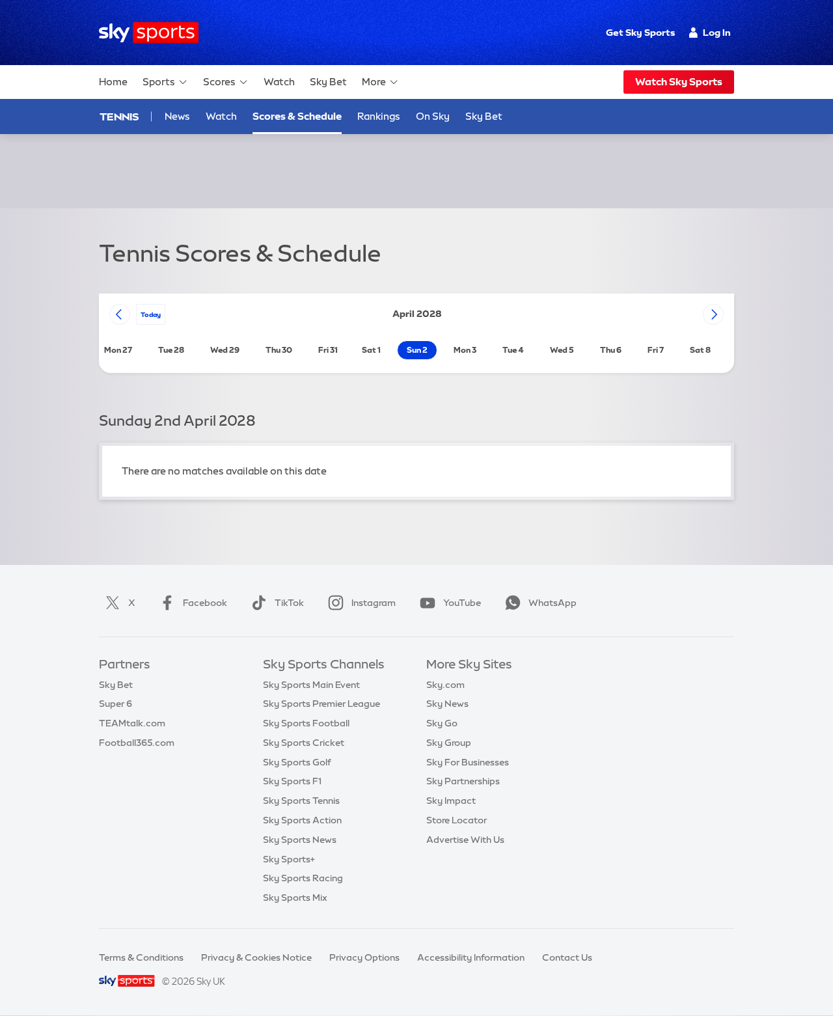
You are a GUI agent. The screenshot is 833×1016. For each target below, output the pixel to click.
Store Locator (456, 820)
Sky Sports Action (302, 820)
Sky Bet (328, 82)
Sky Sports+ (289, 859)
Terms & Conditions (141, 957)
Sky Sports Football (306, 723)
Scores (219, 82)
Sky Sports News (299, 839)
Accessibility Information (471, 957)
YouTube (462, 602)
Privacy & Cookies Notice (256, 957)
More (374, 82)
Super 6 (115, 703)
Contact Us (567, 957)
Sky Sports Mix (295, 897)
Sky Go (441, 723)
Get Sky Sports (640, 32)
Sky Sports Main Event (311, 684)
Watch (279, 82)
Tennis (119, 116)
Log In (717, 32)
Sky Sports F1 (292, 781)
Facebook (205, 602)
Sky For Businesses (467, 762)
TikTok (289, 602)
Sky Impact (451, 800)
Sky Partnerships (463, 781)
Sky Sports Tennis (301, 800)
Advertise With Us (465, 839)
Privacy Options (364, 957)
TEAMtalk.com (132, 723)
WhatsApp (552, 602)
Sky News (447, 703)
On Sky (433, 116)
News (177, 116)
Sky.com (445, 684)
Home (113, 82)
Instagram (373, 602)
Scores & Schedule (297, 116)
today (151, 314)
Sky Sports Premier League (321, 703)
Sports (159, 82)
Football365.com (136, 742)
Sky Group (448, 742)
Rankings (378, 116)
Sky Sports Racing (303, 878)
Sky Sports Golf (297, 762)
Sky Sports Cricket (303, 742)
